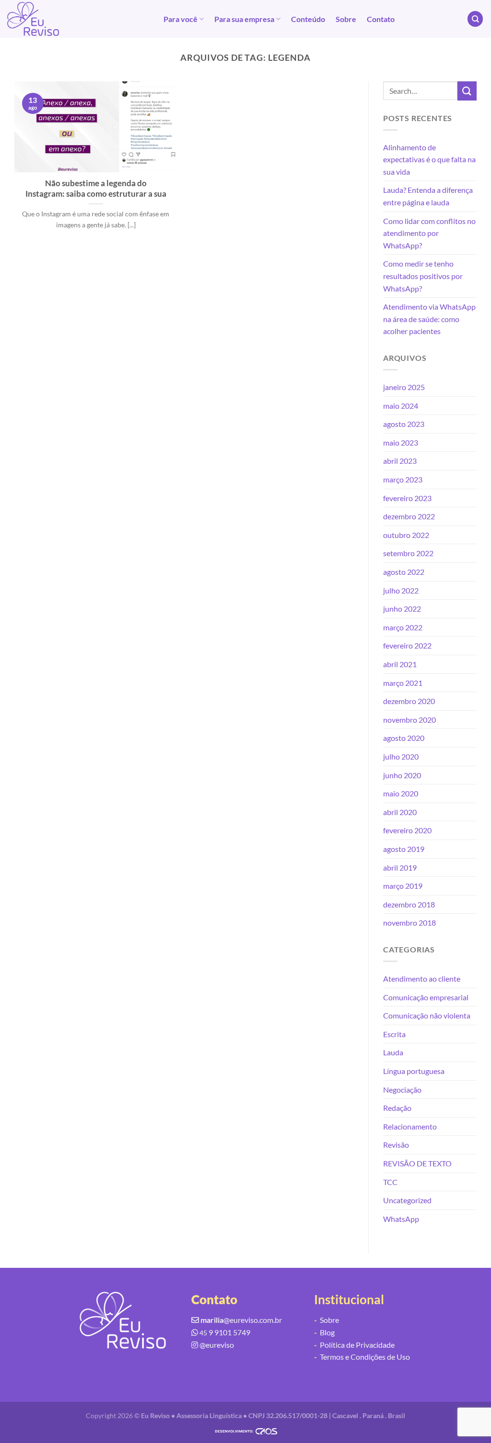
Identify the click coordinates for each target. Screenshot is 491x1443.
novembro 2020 (409, 719)
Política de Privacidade (354, 1344)
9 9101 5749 (224, 1332)
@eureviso (216, 1344)
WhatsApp (401, 1218)
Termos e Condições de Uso (362, 1356)
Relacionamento (410, 1126)
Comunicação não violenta (426, 1015)
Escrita (394, 1034)
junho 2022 (402, 608)
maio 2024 (400, 405)
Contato (381, 18)
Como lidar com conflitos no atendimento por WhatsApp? (429, 233)
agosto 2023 (403, 423)
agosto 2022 (403, 571)
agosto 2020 (403, 737)
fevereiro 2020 (407, 830)
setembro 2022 (408, 553)
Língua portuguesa (413, 1070)
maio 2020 (400, 793)
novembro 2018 (409, 922)
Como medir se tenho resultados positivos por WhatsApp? (423, 275)
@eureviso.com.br (241, 1319)
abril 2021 (400, 664)
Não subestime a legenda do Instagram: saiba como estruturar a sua (95, 189)
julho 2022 (401, 590)
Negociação (402, 1089)
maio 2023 (400, 442)
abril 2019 (400, 867)
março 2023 (402, 479)
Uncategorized (407, 1200)
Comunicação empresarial (425, 997)
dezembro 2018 (409, 904)
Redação (397, 1107)
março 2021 (402, 682)
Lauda (393, 1052)
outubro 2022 (406, 534)
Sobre (346, 18)
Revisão (396, 1144)
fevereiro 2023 (407, 498)
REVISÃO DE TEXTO (417, 1163)
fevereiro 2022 (407, 645)
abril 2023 (400, 460)
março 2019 (402, 885)
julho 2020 (401, 756)
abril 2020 (400, 812)
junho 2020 (402, 775)
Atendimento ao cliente (421, 978)
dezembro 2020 (409, 700)
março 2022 (402, 627)
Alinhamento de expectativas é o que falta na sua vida (429, 159)
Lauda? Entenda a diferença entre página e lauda (428, 196)
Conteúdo (308, 18)
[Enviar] (467, 90)
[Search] (475, 19)
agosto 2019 (403, 848)
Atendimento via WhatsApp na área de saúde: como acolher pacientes (429, 319)
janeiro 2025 (404, 387)
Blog (324, 1332)
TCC (390, 1181)
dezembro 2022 (409, 516)
